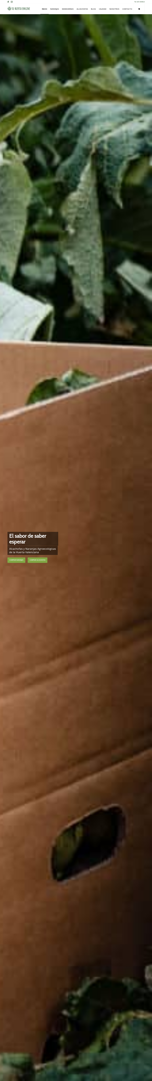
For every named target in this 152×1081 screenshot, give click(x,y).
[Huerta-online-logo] (18, 9)
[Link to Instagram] (12, 2)
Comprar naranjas (16, 560)
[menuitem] (44, 9)
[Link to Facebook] (8, 2)
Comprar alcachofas (37, 560)
